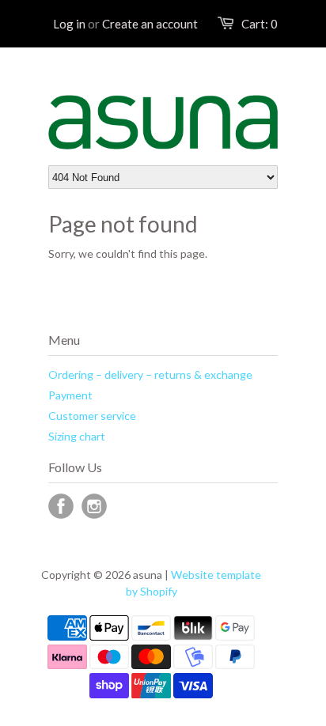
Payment (70, 395)
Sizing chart (76, 436)
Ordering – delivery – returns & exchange (150, 374)
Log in (69, 24)
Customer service (92, 415)
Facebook (61, 506)
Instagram (94, 506)
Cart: (259, 24)
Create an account (150, 24)
